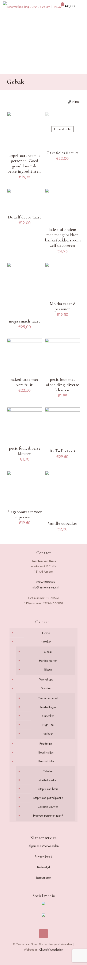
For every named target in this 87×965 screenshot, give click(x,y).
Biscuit (48, 669)
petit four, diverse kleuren (24, 451)
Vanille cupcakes (62, 523)
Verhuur (48, 734)
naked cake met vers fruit (24, 382)
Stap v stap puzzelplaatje (48, 798)
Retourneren (43, 878)
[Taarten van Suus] (32, 6)
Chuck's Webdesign (51, 949)
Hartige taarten (48, 661)
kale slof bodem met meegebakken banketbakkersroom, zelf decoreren (63, 237)
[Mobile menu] (81, 6)
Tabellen (48, 771)
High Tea (48, 725)
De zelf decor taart (24, 217)
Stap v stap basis (48, 789)
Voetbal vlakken (48, 780)
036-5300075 (45, 582)
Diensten (46, 688)
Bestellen (46, 642)
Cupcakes (48, 716)
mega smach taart (24, 321)
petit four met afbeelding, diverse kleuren (62, 385)
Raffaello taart (62, 451)
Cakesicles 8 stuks (62, 152)
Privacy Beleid (43, 856)
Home (46, 633)
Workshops (46, 679)
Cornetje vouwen (48, 807)
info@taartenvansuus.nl (45, 587)
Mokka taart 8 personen (62, 306)
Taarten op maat (48, 698)
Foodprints (45, 743)
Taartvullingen (48, 707)
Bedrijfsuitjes (45, 752)
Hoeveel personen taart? (48, 815)
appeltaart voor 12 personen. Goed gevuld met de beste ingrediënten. (24, 163)
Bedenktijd (43, 867)
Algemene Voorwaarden (44, 846)
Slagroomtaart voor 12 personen (24, 514)
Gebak (48, 652)
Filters (75, 102)
